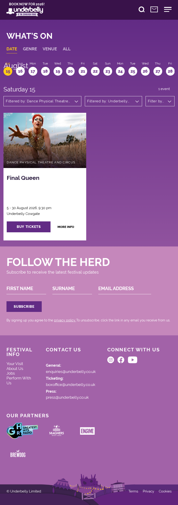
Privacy (148, 491)
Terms (133, 491)
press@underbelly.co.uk (67, 397)
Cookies (165, 491)
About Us (14, 368)
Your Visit (14, 363)
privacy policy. (65, 320)
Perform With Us (18, 380)
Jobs (10, 373)
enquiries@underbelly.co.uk (71, 372)
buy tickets (29, 227)
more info (65, 227)
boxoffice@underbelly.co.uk (70, 385)
